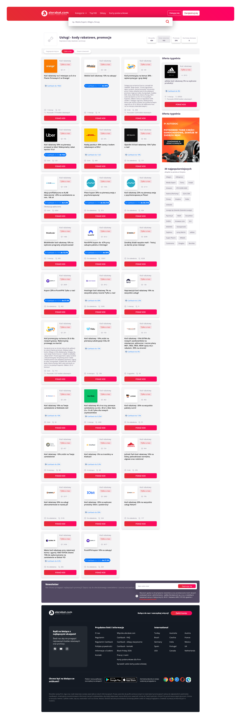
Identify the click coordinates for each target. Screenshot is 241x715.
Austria (188, 633)
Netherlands (190, 650)
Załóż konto (181, 613)
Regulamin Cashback (104, 642)
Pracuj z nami (122, 655)
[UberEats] (90, 396)
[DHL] (90, 135)
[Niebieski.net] (50, 396)
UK (186, 646)
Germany (158, 642)
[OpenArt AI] (131, 135)
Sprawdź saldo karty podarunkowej (131, 664)
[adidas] (171, 71)
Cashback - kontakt (125, 646)
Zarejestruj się (191, 13)
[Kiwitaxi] (90, 444)
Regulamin (99, 637)
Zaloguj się (174, 13)
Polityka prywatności (103, 646)
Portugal (172, 646)
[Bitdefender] (50, 233)
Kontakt (98, 655)
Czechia (172, 637)
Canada (172, 650)
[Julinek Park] (131, 444)
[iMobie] (90, 66)
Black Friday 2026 (124, 650)
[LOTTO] (131, 66)
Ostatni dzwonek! (83, 51)
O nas (97, 633)
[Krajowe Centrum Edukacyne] (50, 444)
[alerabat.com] (54, 13)
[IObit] (90, 492)
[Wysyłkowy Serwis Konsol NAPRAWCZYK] (131, 280)
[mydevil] (131, 328)
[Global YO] (50, 540)
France (187, 637)
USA (156, 650)
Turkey (157, 633)
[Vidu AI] (90, 328)
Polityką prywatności (148, 599)
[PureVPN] (50, 280)
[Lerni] (131, 396)
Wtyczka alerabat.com (126, 633)
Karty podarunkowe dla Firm (129, 659)
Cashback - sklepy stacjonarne (129, 642)
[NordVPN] (90, 233)
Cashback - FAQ (123, 637)
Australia (173, 633)
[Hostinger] (90, 280)
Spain (156, 646)
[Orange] (50, 66)
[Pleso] (90, 183)
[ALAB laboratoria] (50, 183)
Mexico (188, 642)
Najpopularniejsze (52, 51)
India (171, 642)
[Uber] (50, 135)
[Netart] (131, 492)
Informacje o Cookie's (104, 650)
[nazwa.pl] (131, 233)
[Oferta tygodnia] (180, 140)
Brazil (156, 637)
